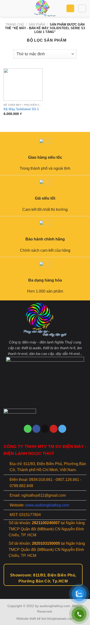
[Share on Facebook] (36, 429)
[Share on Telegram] (62, 429)
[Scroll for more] (45, 588)
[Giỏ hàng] (70, 8)
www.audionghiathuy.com (47, 505)
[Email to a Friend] (45, 429)
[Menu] (6, 8)
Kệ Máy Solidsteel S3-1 (21, 109)
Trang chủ (15, 24)
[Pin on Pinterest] (54, 429)
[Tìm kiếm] (82, 8)
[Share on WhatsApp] (28, 429)
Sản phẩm (37, 24)
